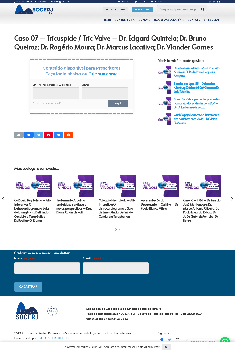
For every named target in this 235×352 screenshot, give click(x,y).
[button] (116, 229)
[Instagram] (177, 340)
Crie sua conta (103, 73)
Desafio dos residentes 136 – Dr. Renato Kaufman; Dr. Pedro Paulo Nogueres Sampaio (196, 72)
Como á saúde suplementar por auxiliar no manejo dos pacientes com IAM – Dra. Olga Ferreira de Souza (197, 103)
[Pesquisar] (202, 9)
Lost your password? (51, 103)
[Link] (34, 9)
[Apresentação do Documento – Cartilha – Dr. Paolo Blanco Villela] (159, 186)
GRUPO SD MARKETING (53, 338)
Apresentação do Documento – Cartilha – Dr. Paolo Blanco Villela (159, 204)
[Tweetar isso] (38, 135)
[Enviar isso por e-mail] (19, 135)
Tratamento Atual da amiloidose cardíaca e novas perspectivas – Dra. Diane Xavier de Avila (74, 206)
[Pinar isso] (48, 135)
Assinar (36, 103)
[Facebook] (162, 340)
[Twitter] (170, 340)
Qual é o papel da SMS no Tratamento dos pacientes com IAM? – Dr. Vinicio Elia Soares (196, 119)
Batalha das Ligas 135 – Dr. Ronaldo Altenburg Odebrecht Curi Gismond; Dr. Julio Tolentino (196, 87)
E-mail (93, 258)
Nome (24, 258)
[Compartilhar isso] (29, 135)
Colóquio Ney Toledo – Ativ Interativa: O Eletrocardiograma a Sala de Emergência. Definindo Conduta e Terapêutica (117, 208)
